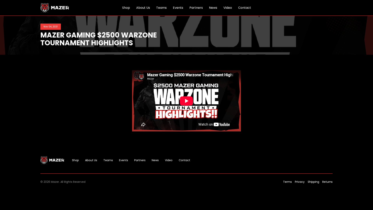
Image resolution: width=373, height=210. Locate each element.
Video (169, 160)
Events (123, 160)
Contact (184, 160)
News (155, 160)
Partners (140, 160)
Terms (287, 182)
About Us (91, 160)
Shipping (313, 182)
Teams (108, 160)
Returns (327, 182)
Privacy (300, 182)
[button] (330, 7)
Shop (75, 160)
